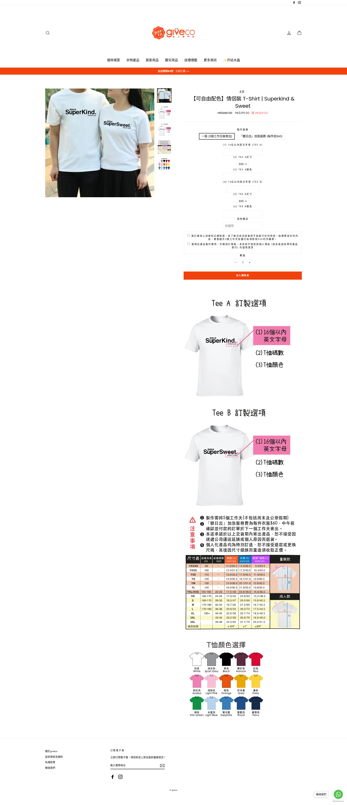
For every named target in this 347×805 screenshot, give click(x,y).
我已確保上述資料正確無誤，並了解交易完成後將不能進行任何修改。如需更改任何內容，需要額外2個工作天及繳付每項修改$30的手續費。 (244, 237)
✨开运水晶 (231, 60)
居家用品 (152, 60)
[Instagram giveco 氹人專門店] (120, 777)
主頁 (241, 91)
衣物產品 (132, 60)
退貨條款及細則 (54, 757)
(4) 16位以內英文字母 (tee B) (243, 181)
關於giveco (51, 751)
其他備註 (242, 219)
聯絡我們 (50, 768)
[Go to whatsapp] (338, 794)
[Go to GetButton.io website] (338, 801)
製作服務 (242, 129)
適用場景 (113, 60)
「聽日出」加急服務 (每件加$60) (261, 136)
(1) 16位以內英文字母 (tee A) (243, 144)
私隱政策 (50, 762)
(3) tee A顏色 (242, 169)
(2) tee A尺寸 (242, 157)
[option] (173, 71)
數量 (242, 255)
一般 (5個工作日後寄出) (217, 136)
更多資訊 (210, 60)
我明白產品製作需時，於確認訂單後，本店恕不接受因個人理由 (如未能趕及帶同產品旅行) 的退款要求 (245, 246)
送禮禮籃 (190, 60)
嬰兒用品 (171, 60)
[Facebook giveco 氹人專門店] (112, 777)
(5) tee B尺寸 (242, 194)
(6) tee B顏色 (242, 206)
